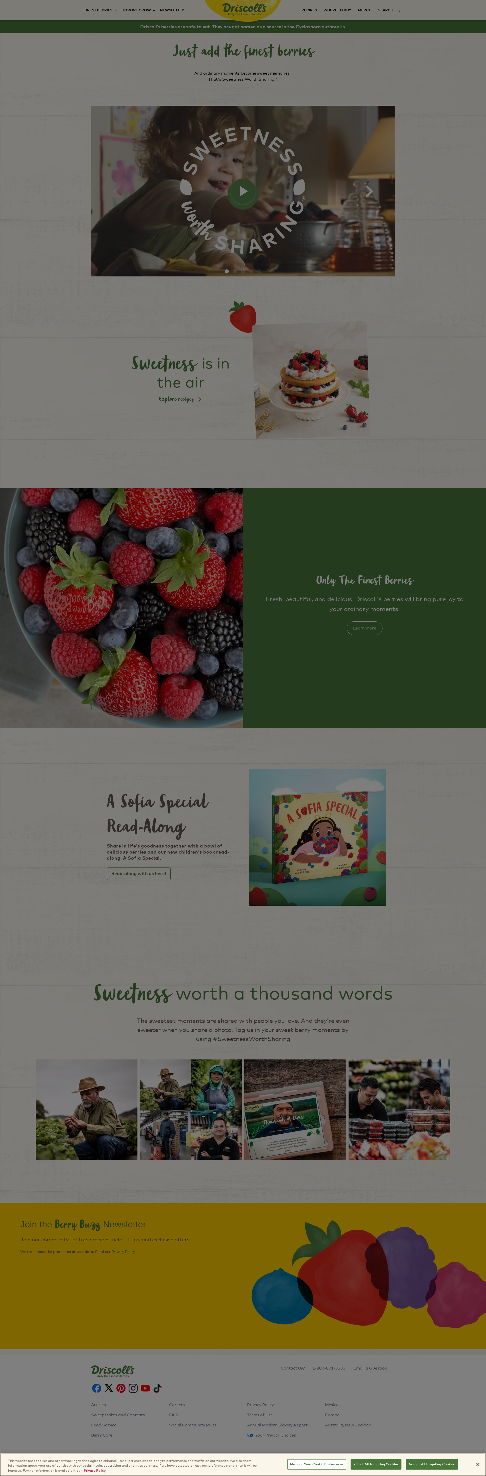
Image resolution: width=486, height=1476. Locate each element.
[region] (243, 1464)
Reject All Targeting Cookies (376, 1464)
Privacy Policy (95, 1470)
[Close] (477, 1464)
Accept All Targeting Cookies (432, 1464)
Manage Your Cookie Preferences (316, 1464)
